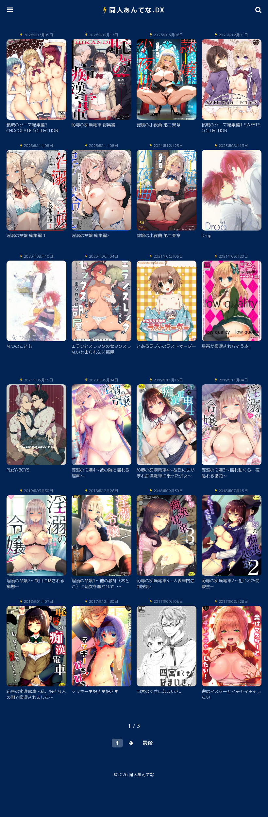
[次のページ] (131, 743)
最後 (147, 742)
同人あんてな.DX (137, 9)
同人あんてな (141, 774)
